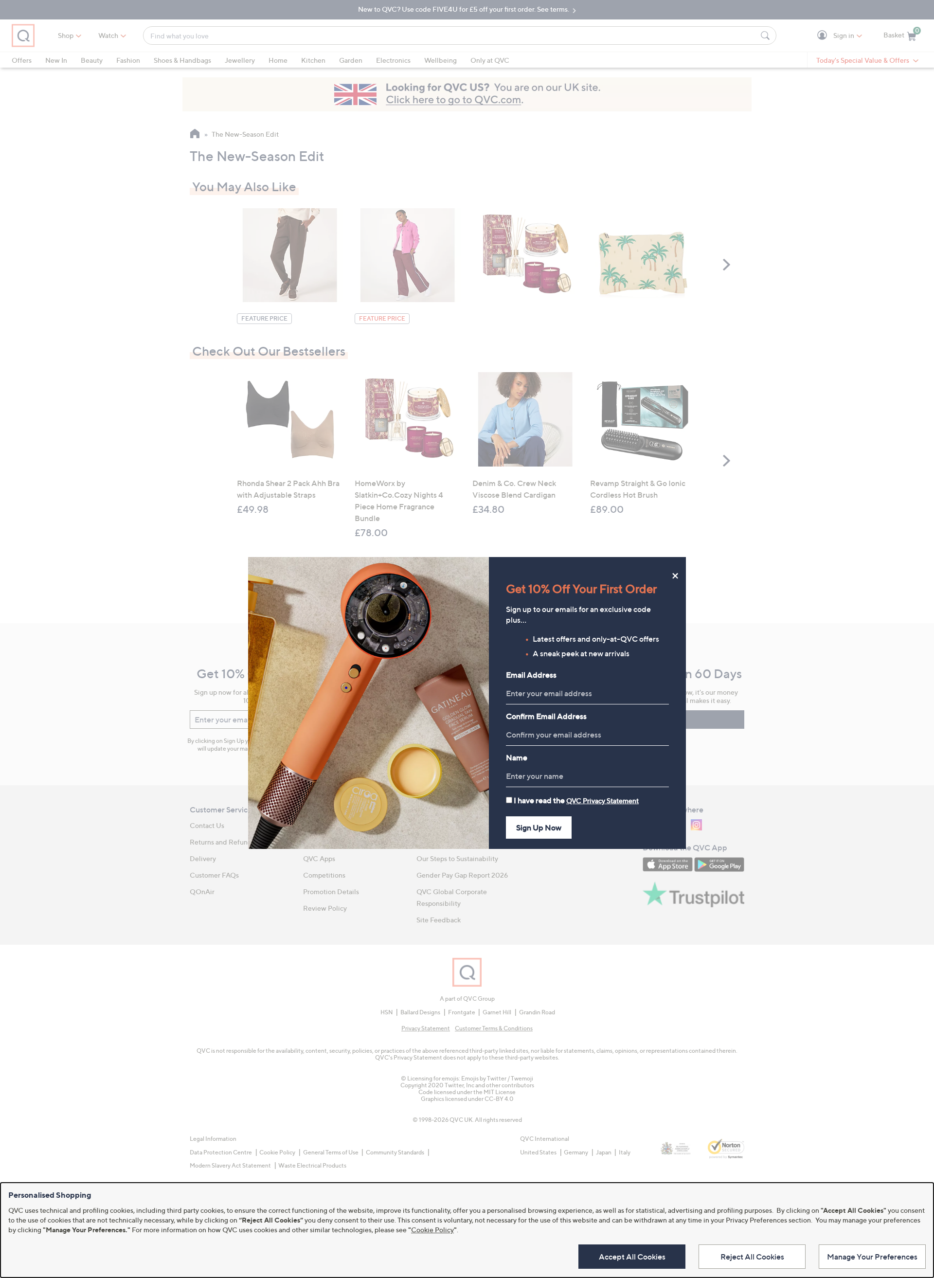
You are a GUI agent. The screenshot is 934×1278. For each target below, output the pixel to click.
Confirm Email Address (546, 716)
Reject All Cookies (752, 1256)
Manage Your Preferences (872, 1256)
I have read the (576, 800)
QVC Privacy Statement (602, 800)
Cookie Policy (432, 1229)
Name (516, 757)
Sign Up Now (538, 827)
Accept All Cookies (632, 1256)
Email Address (531, 675)
